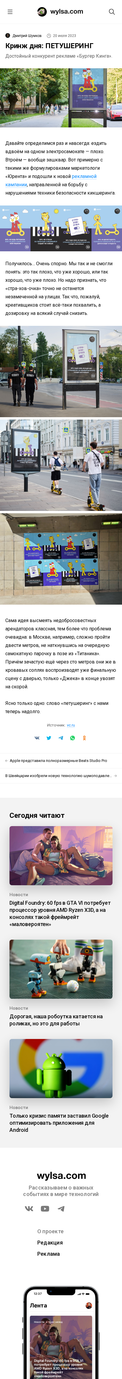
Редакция (50, 1242)
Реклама (48, 1254)
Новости (18, 894)
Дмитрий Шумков (27, 36)
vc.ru (71, 725)
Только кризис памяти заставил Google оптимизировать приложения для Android (59, 1123)
